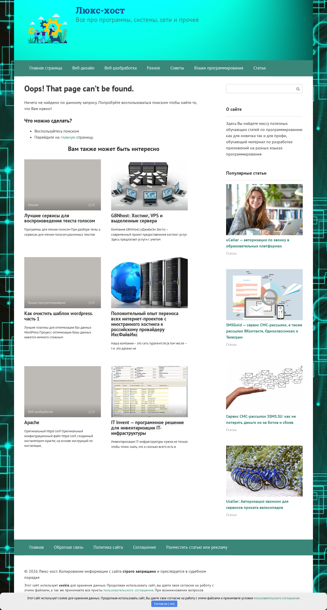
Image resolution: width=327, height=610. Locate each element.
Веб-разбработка (120, 68)
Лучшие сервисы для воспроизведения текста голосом (59, 218)
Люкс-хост (100, 10)
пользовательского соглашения (128, 590)
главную (68, 137)
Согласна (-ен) (164, 604)
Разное (153, 68)
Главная (36, 547)
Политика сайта (108, 547)
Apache (31, 422)
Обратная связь (68, 547)
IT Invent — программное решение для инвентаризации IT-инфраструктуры (147, 427)
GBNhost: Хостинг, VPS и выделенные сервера (136, 218)
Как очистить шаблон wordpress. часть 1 (58, 316)
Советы (177, 68)
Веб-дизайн (83, 68)
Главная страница (45, 68)
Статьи (259, 68)
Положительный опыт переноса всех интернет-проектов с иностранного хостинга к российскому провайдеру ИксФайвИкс (144, 324)
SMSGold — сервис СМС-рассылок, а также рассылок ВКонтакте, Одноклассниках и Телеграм (264, 331)
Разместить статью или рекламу (196, 547)
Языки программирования (218, 68)
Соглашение (144, 547)
